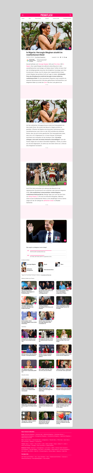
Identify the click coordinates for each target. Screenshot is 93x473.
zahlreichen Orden (48, 200)
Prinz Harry (57, 64)
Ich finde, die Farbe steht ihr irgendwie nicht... (41, 256)
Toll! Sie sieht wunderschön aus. (37, 251)
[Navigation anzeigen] (22, 15)
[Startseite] (46, 15)
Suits (45, 82)
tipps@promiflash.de (46, 275)
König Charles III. (33, 196)
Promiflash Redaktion (40, 57)
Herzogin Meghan (43, 64)
